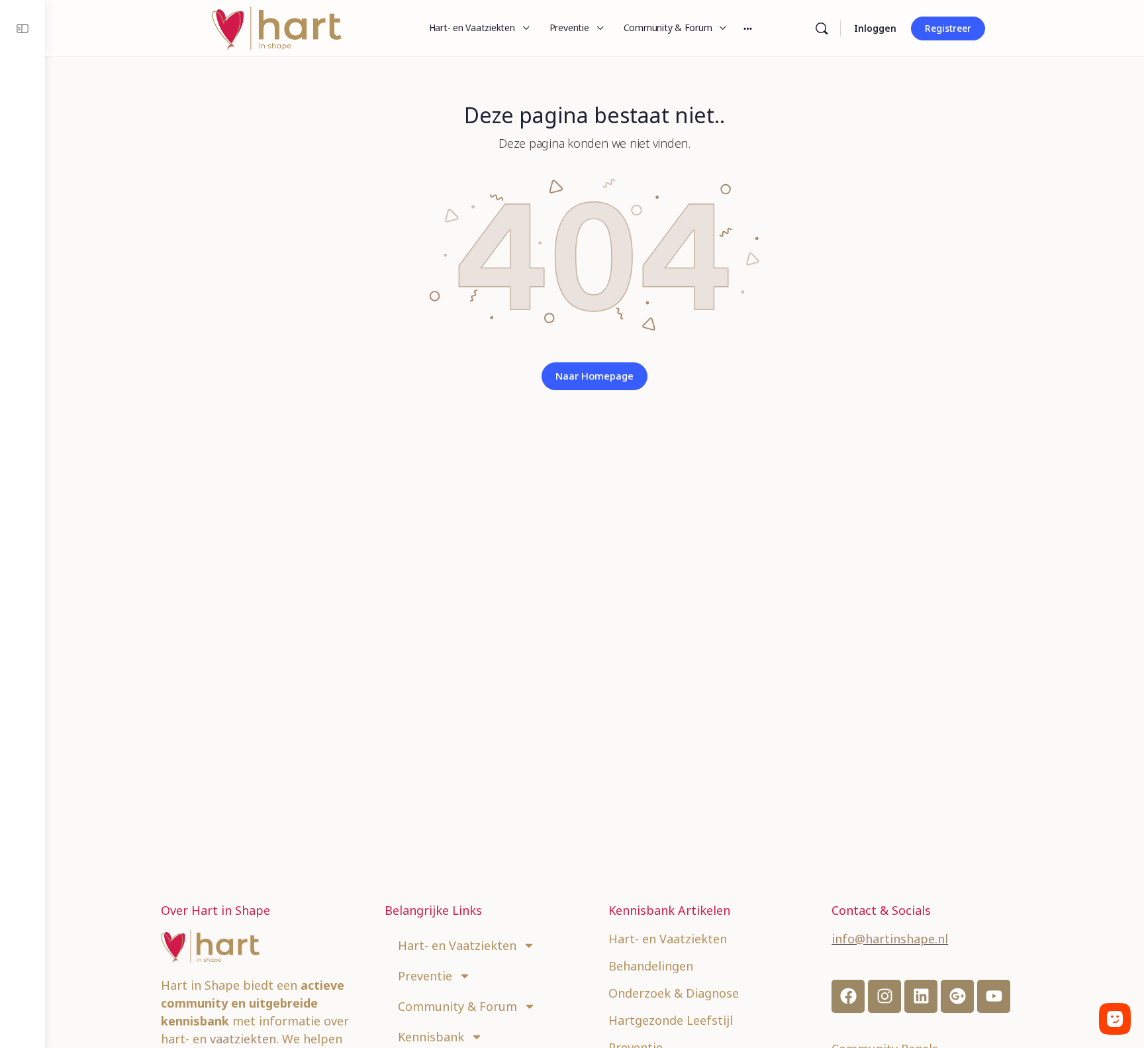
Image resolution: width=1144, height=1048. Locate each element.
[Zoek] (821, 28)
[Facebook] (848, 996)
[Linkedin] (920, 996)
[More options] (748, 28)
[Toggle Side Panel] (22, 28)
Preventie (425, 976)
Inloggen (875, 28)
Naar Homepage (594, 375)
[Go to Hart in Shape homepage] (277, 26)
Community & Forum (457, 1006)
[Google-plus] (957, 996)
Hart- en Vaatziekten (457, 945)
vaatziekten (243, 1039)
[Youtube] (993, 996)
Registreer (948, 28)
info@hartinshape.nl (890, 939)
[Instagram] (884, 996)
